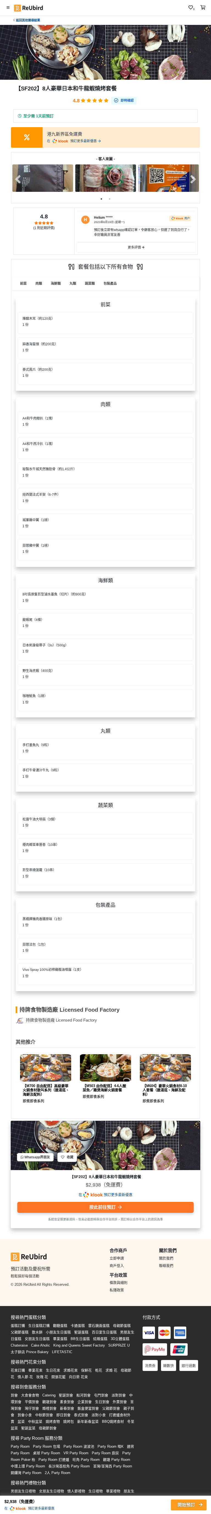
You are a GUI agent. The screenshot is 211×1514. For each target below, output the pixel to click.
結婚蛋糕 (100, 1339)
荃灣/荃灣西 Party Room (112, 1466)
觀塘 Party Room (116, 1460)
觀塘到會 (49, 1402)
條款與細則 (118, 1283)
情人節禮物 (76, 1491)
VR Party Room (75, 1453)
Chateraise (19, 1345)
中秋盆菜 (35, 1421)
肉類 (38, 284)
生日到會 (102, 1402)
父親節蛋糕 (20, 1332)
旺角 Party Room (86, 1460)
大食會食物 (30, 1395)
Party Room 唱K (111, 1446)
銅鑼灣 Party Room (26, 1473)
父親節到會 (111, 1408)
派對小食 (98, 1415)
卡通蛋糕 (78, 1326)
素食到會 (67, 1402)
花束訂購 (18, 1370)
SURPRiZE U (119, 1345)
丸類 (73, 284)
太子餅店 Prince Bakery (30, 1352)
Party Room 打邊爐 (53, 1460)
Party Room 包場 (46, 1446)
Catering (48, 1395)
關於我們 (166, 1258)
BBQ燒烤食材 (113, 1421)
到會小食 (25, 1415)
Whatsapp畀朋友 (37, 1157)
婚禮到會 (49, 1408)
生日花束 (53, 1370)
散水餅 (37, 1332)
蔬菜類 (90, 284)
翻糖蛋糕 (60, 1326)
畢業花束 (35, 1370)
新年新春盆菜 (88, 1421)
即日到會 (63, 1415)
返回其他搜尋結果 (28, 20)
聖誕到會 (66, 1395)
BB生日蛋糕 (80, 1339)
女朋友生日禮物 (51, 1491)
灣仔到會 (32, 1408)
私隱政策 (117, 1290)
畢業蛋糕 (60, 1339)
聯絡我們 (166, 1266)
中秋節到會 (44, 1415)
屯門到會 (101, 1395)
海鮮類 (56, 284)
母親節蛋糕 (122, 1326)
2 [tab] (109, 199)
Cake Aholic (40, 1345)
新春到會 (67, 1408)
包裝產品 (110, 284)
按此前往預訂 (103, 1207)
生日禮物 (95, 1491)
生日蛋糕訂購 (39, 1326)
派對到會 (119, 1395)
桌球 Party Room (46, 1453)
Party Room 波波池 (78, 1446)
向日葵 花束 (78, 1377)
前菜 (23, 284)
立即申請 (117, 1258)
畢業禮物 (113, 1491)
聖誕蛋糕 (81, 1332)
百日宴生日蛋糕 (104, 1332)
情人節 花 (25, 1377)
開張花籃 (58, 1377)
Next (193, 179)
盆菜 (21, 1421)
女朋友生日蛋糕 (37, 1339)
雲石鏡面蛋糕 (99, 1326)
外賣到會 (120, 1402)
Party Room (20, 1446)
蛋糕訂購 (18, 1326)
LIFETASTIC (62, 1352)
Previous (17, 179)
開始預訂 (186, 1504)
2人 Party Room (57, 1473)
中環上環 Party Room (28, 1466)
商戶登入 (117, 1266)
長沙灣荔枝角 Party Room (69, 1466)
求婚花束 (70, 1370)
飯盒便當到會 (88, 1408)
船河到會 (83, 1395)
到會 (14, 1395)
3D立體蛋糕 (120, 1339)
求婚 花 (111, 1370)
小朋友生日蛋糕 (58, 1332)
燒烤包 (68, 1421)
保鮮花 (86, 1370)
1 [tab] (101, 199)
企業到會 (84, 1402)
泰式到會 (81, 1415)
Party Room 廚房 (105, 1453)
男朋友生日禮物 (23, 1491)
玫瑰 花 (42, 1377)
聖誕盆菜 (28, 1428)
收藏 (68, 1157)
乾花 (98, 1370)
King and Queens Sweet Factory (79, 1345)
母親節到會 (48, 1428)
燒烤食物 (53, 1421)
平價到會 (32, 1402)
